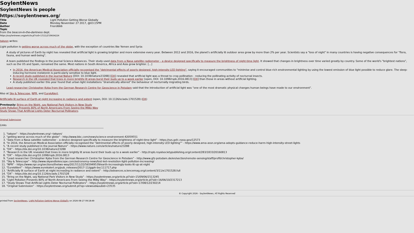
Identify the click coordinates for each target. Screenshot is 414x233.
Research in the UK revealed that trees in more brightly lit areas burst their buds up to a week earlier (78, 79)
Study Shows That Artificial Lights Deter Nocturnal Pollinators (39, 110)
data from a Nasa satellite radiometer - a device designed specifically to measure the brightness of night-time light (184, 61)
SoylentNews (20, 201)
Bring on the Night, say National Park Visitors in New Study (54, 104)
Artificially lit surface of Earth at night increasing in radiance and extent (46, 99)
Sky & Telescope (20, 93)
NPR (34, 93)
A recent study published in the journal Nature (42, 76)
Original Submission (10, 119)
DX (113, 76)
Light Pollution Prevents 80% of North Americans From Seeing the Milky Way (49, 107)
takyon (4, 41)
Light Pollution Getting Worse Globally (49, 201)
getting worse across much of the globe (47, 46)
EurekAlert (51, 93)
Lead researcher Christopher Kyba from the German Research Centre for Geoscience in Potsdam (69, 87)
